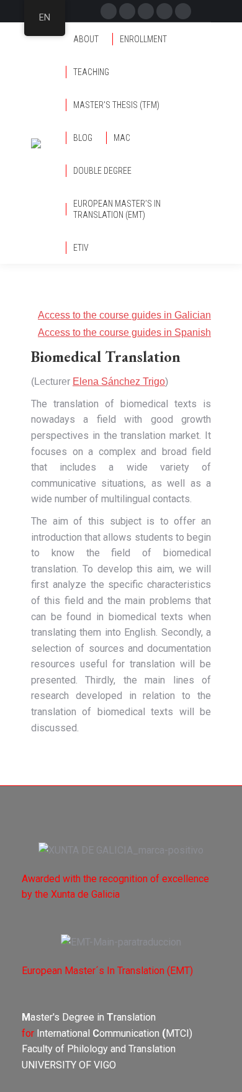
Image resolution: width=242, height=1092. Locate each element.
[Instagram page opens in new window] (164, 11)
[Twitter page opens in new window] (127, 11)
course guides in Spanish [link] (155, 332)
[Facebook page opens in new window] (109, 11)
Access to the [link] (68, 332)
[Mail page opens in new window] (146, 11)
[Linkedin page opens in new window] (183, 11)
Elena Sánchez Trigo (119, 381)
